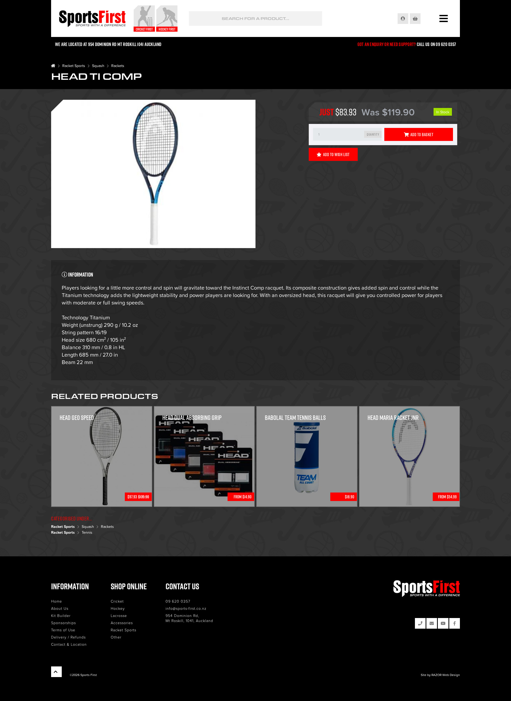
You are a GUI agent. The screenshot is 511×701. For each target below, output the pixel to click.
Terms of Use (63, 629)
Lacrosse (119, 615)
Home (56, 601)
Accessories (122, 622)
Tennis (87, 532)
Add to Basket (422, 134)
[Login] (403, 18)
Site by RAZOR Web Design (440, 675)
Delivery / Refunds (68, 637)
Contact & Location (69, 644)
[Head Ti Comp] (153, 174)
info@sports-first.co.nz (186, 608)
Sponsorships (63, 622)
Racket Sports (73, 65)
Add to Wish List (336, 154)
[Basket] (415, 18)
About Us (59, 608)
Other (116, 637)
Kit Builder (61, 615)
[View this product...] (102, 409)
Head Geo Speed (77, 417)
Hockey (118, 608)
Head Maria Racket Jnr (393, 417)
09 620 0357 (178, 601)
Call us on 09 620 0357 (436, 44)
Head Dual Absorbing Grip (191, 417)
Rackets (117, 65)
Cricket (117, 601)
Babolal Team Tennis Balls (295, 417)
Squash (98, 65)
